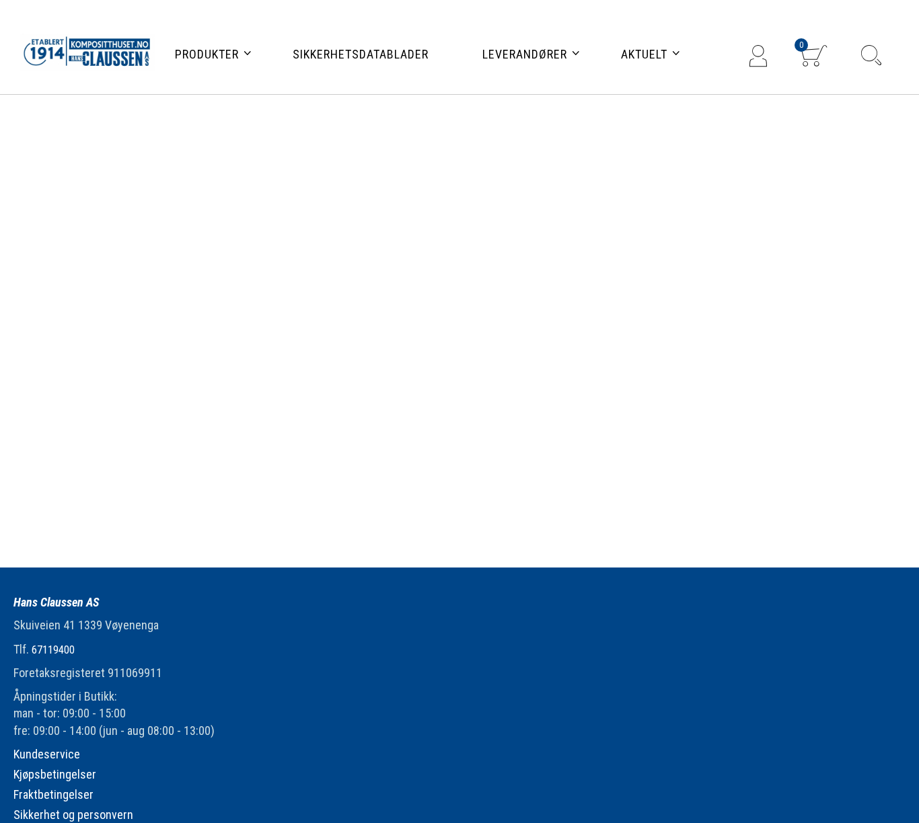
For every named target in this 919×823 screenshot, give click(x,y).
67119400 (53, 649)
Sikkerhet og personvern (73, 815)
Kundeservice (46, 754)
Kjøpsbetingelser (54, 774)
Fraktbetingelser (53, 794)
